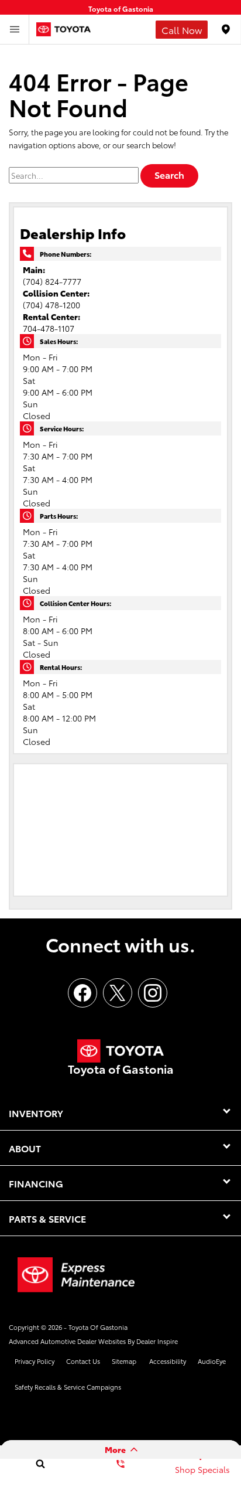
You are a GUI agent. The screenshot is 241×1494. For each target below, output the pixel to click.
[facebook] (82, 993)
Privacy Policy (34, 1361)
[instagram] (152, 993)
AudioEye (212, 1361)
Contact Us (83, 1361)
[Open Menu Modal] (14, 29)
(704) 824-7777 (52, 281)
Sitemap (124, 1361)
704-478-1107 (48, 328)
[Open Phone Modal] (182, 29)
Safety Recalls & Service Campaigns (68, 1386)
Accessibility (167, 1361)
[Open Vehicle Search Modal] (40, 1463)
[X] (117, 993)
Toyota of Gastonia (98, 1327)
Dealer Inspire (157, 1341)
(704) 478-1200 (51, 305)
